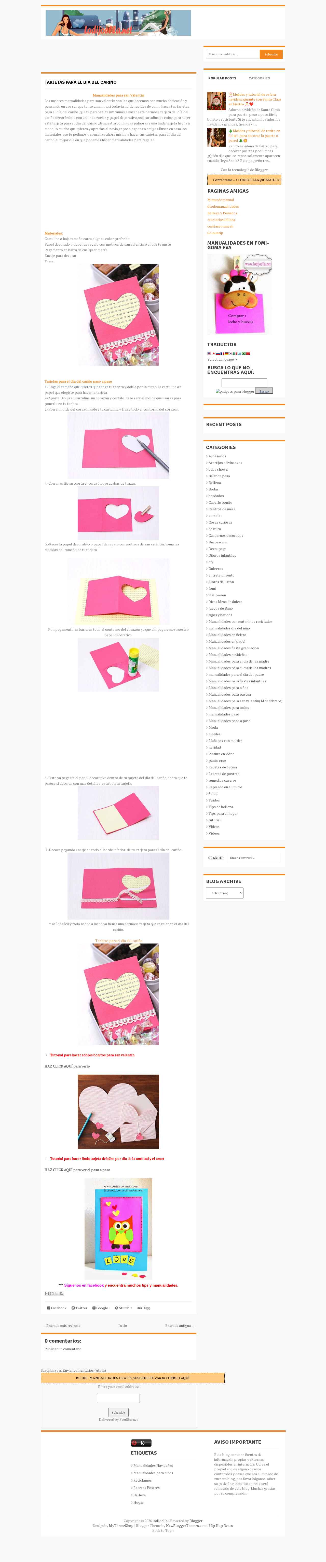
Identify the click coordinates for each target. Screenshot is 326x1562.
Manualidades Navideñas (153, 1465)
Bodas (214, 489)
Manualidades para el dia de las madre (239, 661)
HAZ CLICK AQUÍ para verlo (67, 1066)
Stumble (125, 1307)
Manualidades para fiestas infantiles (237, 681)
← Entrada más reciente (61, 1325)
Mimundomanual (220, 199)
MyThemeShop (121, 1525)
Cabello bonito (220, 502)
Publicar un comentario (63, 1348)
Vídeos (214, 833)
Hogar (138, 1502)
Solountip (215, 232)
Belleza (215, 482)
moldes (215, 733)
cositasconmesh (220, 226)
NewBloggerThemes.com (186, 1525)
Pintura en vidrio (222, 753)
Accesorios (217, 456)
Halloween (217, 595)
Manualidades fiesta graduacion (234, 647)
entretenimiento (222, 575)
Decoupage (217, 548)
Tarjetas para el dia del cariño (81, 82)
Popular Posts (222, 78)
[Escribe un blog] (51, 1293)
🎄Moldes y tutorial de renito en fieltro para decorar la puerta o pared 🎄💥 (254, 135)
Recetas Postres (146, 1487)
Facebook (58, 1307)
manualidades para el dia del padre (236, 674)
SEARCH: (216, 857)
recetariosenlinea (221, 219)
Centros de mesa (222, 508)
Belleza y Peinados (222, 212)
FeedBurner (128, 1419)
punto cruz (217, 760)
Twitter (81, 1307)
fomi (212, 588)
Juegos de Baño (221, 608)
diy (211, 561)
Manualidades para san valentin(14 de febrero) (245, 700)
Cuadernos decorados (226, 535)
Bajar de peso (219, 475)
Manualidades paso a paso (230, 720)
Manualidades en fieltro (227, 634)
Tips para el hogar (223, 813)
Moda (213, 727)
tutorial (215, 820)
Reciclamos (142, 1480)
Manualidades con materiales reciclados (241, 621)
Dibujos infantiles (222, 555)
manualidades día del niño (229, 628)
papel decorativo (123, 117)
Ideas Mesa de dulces (225, 601)
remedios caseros (223, 780)
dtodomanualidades (223, 206)
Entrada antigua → (180, 1325)
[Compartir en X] (56, 1293)
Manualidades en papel (227, 641)
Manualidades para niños (228, 687)
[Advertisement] (81, 58)
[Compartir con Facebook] (61, 1293)
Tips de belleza (221, 806)
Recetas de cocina (223, 767)
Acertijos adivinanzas (225, 462)
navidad (215, 747)
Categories (259, 78)
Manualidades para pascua (230, 694)
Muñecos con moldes (225, 740)
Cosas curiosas (220, 522)
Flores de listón (221, 581)
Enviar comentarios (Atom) (84, 1370)
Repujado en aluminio (225, 786)
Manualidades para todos (229, 707)
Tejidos (214, 800)
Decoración (218, 542)
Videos (214, 826)
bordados (216, 495)
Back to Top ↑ (163, 1530)
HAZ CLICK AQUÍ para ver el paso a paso (77, 1169)
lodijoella (160, 1520)
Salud (213, 793)
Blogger (261, 169)
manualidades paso (224, 714)
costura (215, 528)
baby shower (219, 469)
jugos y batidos (220, 614)
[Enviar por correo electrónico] (46, 1293)
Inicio (122, 1325)
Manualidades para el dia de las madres (240, 667)
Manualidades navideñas (228, 654)
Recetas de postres (224, 773)
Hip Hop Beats (221, 1525)
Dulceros (216, 568)
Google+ (103, 1307)
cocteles (215, 515)
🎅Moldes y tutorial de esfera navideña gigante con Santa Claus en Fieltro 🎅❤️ (254, 99)
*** (61, 1285)
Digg (146, 1307)
